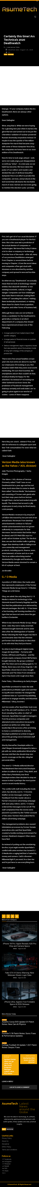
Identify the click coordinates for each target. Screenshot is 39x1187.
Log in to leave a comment (19, 1087)
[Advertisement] (19, 85)
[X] (8, 916)
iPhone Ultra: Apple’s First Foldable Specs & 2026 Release (19, 1003)
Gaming (4, 1019)
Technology (10, 54)
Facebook (7, 1159)
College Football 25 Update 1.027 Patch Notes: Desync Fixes (19, 1046)
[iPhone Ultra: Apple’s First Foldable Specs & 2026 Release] (19, 990)
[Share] (3, 1171)
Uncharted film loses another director (29, 1060)
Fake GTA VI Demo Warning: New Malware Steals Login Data (19, 974)
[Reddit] (3, 1166)
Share (6, 1171)
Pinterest (7, 1164)
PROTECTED (10, 1129)
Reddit (6, 1166)
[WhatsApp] (17, 916)
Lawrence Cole (13, 47)
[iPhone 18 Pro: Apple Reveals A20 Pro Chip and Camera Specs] (19, 932)
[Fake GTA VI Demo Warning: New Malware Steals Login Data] (19, 961)
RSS (5, 1168)
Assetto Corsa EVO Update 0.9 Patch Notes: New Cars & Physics (18, 1023)
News (5, 54)
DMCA (3, 1129)
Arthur (15, 948)
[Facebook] (4, 916)
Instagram (7, 1161)
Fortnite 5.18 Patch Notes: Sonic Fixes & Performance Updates (19, 1034)
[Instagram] (3, 1161)
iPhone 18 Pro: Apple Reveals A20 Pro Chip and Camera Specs (19, 945)
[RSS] (3, 1168)
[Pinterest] (12, 916)
